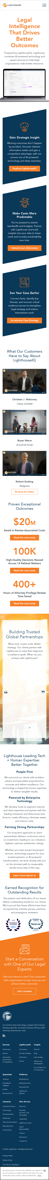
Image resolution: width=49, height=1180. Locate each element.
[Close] (45, 1171)
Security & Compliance (11, 1165)
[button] (44, 5)
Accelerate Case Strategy (24, 320)
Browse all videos (24, 491)
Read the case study (24, 537)
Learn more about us (24, 875)
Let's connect (24, 991)
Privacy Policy (7, 1156)
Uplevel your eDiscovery (24, 248)
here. (40, 1175)
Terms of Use (7, 1160)
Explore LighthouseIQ (24, 168)
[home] (12, 5)
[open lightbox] (24, 381)
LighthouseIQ (25, 1044)
